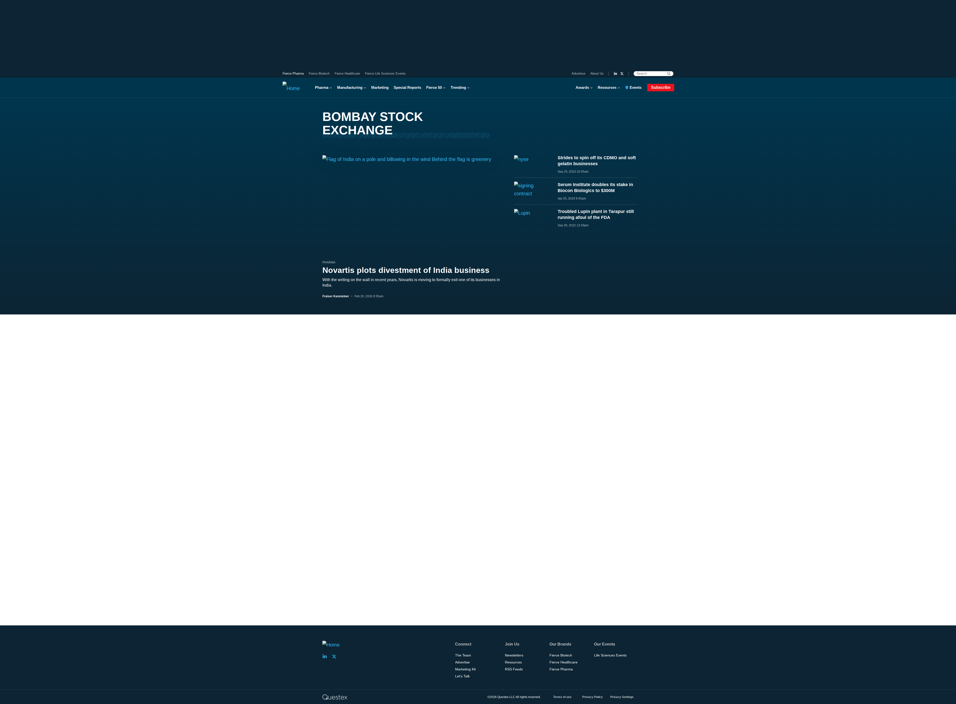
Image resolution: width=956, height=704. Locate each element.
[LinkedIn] (615, 73)
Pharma (321, 87)
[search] (668, 74)
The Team (463, 655)
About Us (597, 73)
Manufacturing (349, 87)
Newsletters (514, 655)
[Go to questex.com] (334, 697)
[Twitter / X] (622, 73)
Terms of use (562, 697)
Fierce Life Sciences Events (385, 73)
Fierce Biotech (319, 73)
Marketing (380, 87)
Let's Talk (462, 676)
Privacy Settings (622, 697)
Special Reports (407, 87)
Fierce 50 (434, 87)
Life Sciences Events (610, 655)
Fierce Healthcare (347, 73)
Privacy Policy (592, 697)
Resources (607, 87)
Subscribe (660, 87)
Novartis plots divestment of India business (405, 270)
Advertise (578, 73)
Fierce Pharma (293, 73)
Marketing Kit (465, 669)
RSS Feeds (514, 669)
